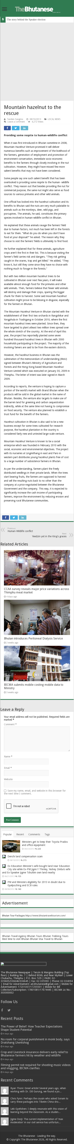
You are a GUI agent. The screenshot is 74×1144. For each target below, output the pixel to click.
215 (24, 860)
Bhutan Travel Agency (14, 936)
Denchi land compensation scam (25, 856)
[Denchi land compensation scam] (4, 856)
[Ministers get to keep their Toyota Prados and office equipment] (11, 846)
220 (39, 849)
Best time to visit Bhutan (15, 939)
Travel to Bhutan (53, 939)
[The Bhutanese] (37, 8)
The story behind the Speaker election (26, 19)
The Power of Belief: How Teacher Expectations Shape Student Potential (31, 1028)
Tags (47, 834)
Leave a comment (16, 121)
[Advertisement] (37, 61)
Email (8, 767)
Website (8, 779)
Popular (7, 834)
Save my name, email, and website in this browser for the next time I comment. (35, 792)
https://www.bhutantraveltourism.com (45, 915)
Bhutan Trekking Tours (55, 936)
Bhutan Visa (36, 939)
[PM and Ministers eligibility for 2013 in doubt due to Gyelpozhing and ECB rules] (4, 882)
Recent (20, 834)
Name (8, 756)
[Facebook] (4, 1010)
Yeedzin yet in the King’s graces (49, 535)
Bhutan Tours (34, 936)
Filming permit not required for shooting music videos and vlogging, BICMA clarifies (36, 1066)
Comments (34, 834)
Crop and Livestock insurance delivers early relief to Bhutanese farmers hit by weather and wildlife (34, 1053)
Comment (10, 724)
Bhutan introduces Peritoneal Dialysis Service (33, 638)
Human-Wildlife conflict (20, 530)
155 (19, 876)
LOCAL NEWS (54, 119)
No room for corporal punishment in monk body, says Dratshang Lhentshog (35, 1041)
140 (19, 889)
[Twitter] (10, 1010)
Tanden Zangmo (15, 119)
